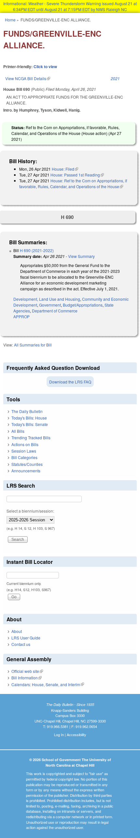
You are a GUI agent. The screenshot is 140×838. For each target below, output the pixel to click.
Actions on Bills (24, 444)
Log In (59, 734)
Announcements (25, 470)
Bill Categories (24, 457)
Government (50, 305)
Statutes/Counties (27, 464)
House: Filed (65, 169)
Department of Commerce (54, 310)
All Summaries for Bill (33, 344)
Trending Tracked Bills (30, 437)
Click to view (45, 66)
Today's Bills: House (29, 417)
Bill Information (26, 677)
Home (10, 19)
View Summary (81, 256)
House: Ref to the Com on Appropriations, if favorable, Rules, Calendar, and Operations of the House (73, 183)
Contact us (20, 644)
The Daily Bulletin (27, 411)
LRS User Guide (25, 637)
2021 (115, 78)
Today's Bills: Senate (29, 424)
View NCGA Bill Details (27, 78)
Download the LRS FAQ (70, 381)
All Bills (17, 431)
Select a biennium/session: (30, 511)
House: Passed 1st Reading (77, 174)
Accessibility (76, 734)
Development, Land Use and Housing (46, 299)
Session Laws (23, 451)
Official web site (27, 671)
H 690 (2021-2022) (37, 250)
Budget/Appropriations (83, 305)
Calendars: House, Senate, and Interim (47, 684)
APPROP (21, 316)
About (16, 631)
